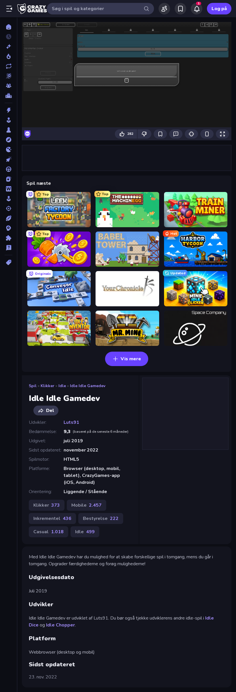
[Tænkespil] (8, 238)
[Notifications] (196, 8)
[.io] (8, 149)
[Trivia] (8, 248)
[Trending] (8, 56)
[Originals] (8, 76)
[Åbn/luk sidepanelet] (9, 9)
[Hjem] (8, 27)
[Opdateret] (8, 66)
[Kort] (8, 179)
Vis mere (131, 359)
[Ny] (8, 46)
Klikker (47, 386)
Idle (62, 386)
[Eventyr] (8, 140)
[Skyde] (8, 208)
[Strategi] (8, 228)
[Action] (8, 110)
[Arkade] (8, 120)
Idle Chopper (60, 625)
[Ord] (8, 189)
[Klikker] (8, 159)
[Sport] (8, 218)
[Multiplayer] (8, 86)
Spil (33, 386)
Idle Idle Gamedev (87, 386)
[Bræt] (8, 130)
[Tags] (8, 262)
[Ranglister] (8, 95)
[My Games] (180, 8)
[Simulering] (8, 199)
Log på (219, 8)
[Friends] (164, 8)
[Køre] (8, 169)
